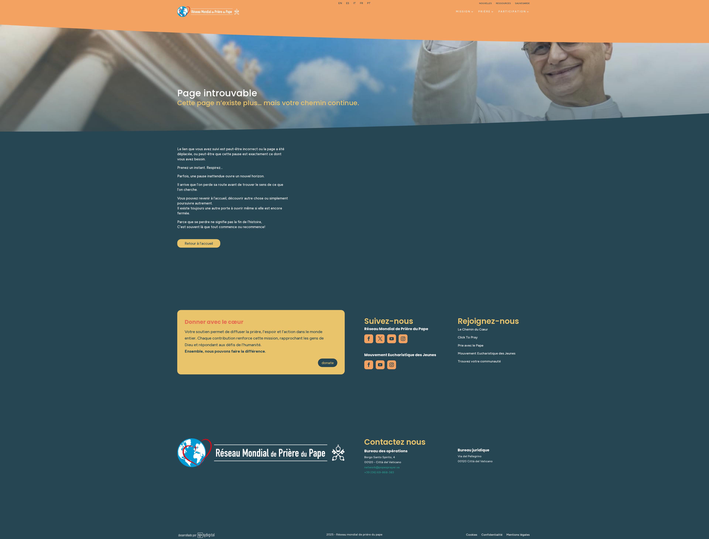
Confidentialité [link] (491, 534)
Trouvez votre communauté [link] (479, 361)
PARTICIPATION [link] (512, 11)
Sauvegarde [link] (522, 3)
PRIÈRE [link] (484, 11)
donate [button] (328, 363)
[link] (340, 4)
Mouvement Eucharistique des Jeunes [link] (486, 353)
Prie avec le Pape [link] (470, 345)
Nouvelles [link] (485, 3)
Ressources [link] (503, 3)
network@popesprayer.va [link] (382, 467)
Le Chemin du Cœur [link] (473, 329)
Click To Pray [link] (468, 337)
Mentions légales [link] (518, 534)
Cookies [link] (471, 534)
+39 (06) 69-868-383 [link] (379, 472)
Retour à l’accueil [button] (199, 243)
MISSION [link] (463, 11)
